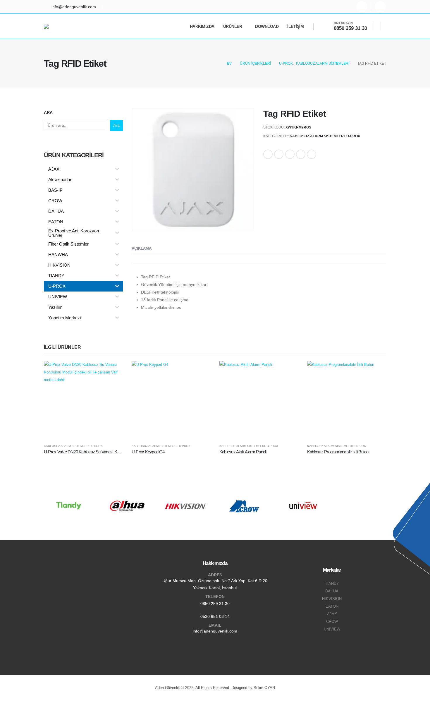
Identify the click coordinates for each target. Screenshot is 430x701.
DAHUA (331, 591)
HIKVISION (332, 599)
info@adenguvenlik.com (215, 631)
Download (266, 26)
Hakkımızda (202, 26)
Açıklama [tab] (142, 248)
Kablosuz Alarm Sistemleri (317, 136)
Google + (300, 154)
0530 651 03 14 (215, 616)
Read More (113, 370)
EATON (332, 606)
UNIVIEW (332, 629)
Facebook (268, 154)
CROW (332, 622)
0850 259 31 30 (215, 603)
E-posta (311, 154)
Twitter (278, 154)
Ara (48, 112)
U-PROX (353, 136)
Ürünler (232, 26)
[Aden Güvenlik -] (59, 26)
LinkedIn (290, 154)
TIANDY (332, 584)
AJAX (332, 614)
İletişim (295, 26)
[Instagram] (361, 6)
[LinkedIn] (380, 6)
